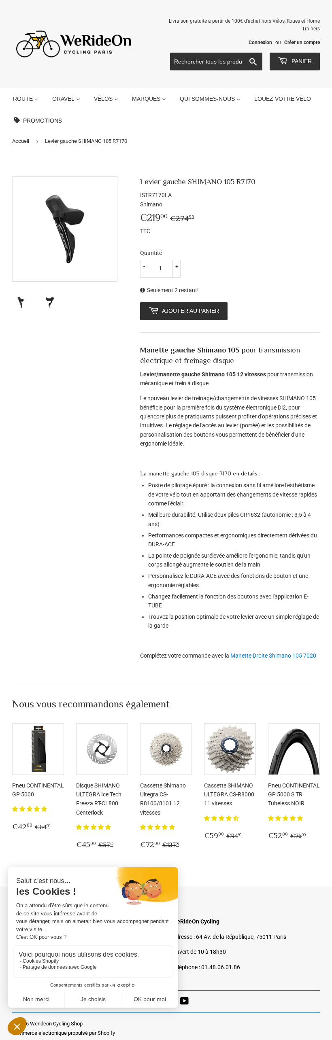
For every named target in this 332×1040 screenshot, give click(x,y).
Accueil (20, 141)
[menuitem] (25, 98)
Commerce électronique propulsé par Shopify (63, 1033)
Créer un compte (302, 42)
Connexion (260, 42)
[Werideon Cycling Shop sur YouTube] (184, 1002)
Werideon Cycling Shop (56, 1024)
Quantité (151, 253)
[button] (30, 809)
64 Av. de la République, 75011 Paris (241, 937)
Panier (301, 61)
